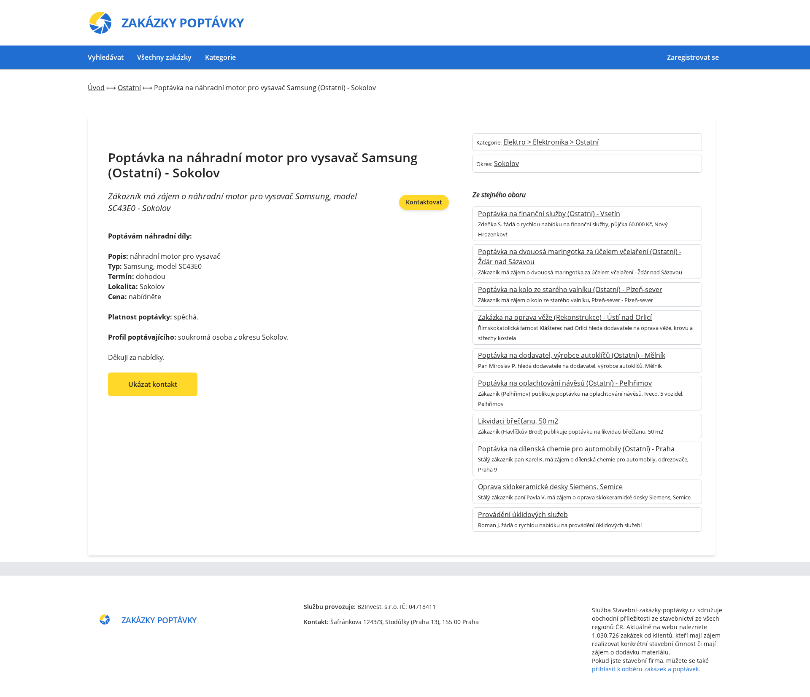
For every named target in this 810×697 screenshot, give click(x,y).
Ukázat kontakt (152, 384)
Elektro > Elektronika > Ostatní (551, 142)
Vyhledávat (106, 57)
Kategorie (220, 57)
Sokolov (506, 163)
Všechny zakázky (164, 57)
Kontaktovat (424, 202)
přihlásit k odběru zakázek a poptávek (645, 669)
